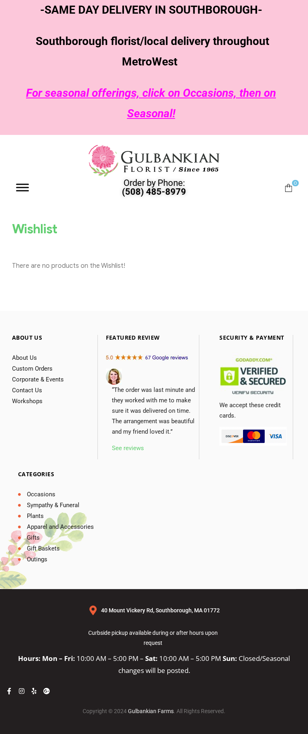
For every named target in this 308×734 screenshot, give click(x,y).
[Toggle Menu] (22, 187)
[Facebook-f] (9, 691)
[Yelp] (34, 691)
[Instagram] (21, 691)
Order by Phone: (154, 187)
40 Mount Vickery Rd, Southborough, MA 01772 (160, 610)
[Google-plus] (46, 691)
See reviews (128, 448)
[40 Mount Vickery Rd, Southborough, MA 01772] (93, 610)
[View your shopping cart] (288, 187)
